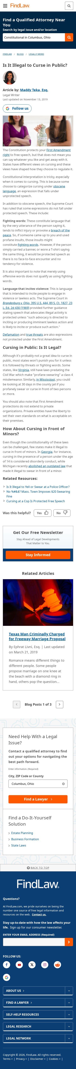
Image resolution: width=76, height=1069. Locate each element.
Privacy (20, 1059)
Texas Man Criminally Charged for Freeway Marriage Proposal (37, 636)
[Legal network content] (69, 1038)
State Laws (18, 845)
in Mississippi (45, 379)
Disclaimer (36, 1059)
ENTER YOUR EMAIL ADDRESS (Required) (28, 934)
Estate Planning (22, 833)
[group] (38, 644)
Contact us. (39, 914)
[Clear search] (63, 784)
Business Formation (25, 839)
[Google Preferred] (6, 977)
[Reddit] (57, 964)
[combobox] (38, 784)
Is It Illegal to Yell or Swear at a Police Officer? (38, 487)
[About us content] (69, 991)
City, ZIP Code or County (26, 776)
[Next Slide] (59, 704)
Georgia (46, 452)
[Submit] (69, 942)
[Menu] (5, 5)
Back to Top (40, 867)
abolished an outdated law (46, 466)
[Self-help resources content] (69, 1014)
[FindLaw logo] (21, 5)
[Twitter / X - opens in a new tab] (32, 964)
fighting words (28, 245)
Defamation (11, 335)
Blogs (20, 54)
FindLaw (7, 54)
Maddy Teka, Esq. (34, 90)
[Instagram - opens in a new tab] (44, 964)
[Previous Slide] (16, 704)
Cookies (53, 1059)
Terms (7, 1059)
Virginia (23, 370)
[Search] (69, 6)
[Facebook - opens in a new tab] (6, 964)
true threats (34, 335)
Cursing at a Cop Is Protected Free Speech (35, 501)
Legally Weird (36, 54)
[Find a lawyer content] (69, 1003)
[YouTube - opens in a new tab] (19, 964)
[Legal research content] (69, 1026)
